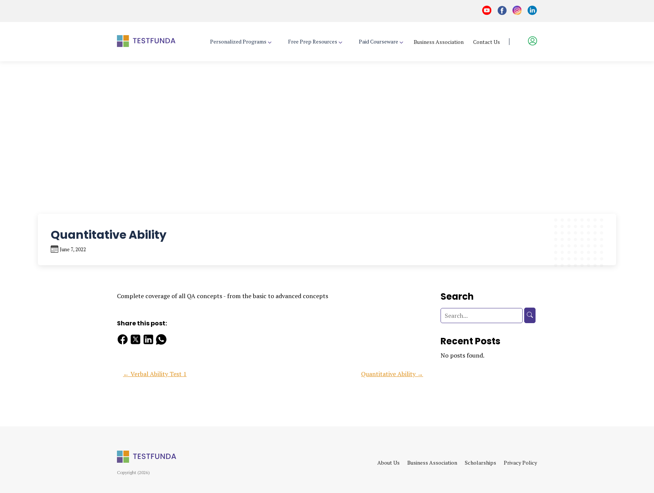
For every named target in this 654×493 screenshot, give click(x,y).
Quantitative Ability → (392, 374)
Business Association (439, 42)
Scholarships (480, 462)
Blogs (56, 68)
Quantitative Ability (110, 68)
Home (21, 68)
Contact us (486, 42)
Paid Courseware (378, 42)
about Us (388, 462)
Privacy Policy (520, 462)
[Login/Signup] (528, 41)
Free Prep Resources (312, 42)
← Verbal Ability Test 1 (155, 374)
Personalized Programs (238, 42)
